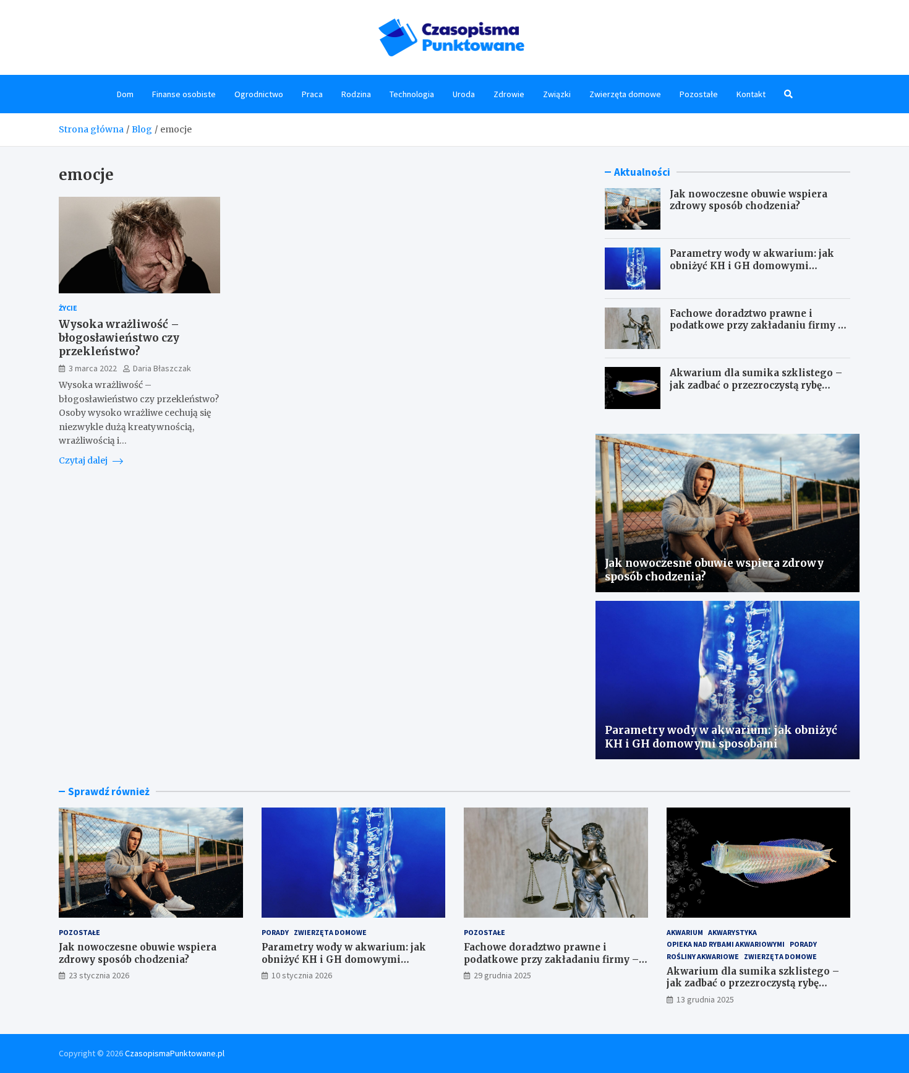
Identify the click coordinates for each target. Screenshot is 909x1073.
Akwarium (685, 932)
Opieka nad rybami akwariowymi (726, 944)
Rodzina (356, 94)
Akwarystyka (732, 932)
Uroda (464, 94)
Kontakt (751, 94)
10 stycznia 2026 (301, 975)
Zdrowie (508, 94)
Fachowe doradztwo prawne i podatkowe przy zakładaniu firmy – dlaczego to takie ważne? (757, 325)
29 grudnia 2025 (502, 975)
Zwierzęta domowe (625, 94)
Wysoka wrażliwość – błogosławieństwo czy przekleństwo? (119, 337)
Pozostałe (699, 94)
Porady (275, 932)
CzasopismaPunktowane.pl (174, 1053)
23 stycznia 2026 (99, 975)
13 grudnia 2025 (705, 999)
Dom (125, 94)
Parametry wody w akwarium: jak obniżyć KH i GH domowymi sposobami (752, 265)
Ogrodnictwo (258, 94)
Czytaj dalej (84, 460)
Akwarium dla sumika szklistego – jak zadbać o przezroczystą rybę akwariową (756, 385)
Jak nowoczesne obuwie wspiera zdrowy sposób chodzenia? (748, 200)
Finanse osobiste (184, 94)
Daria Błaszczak (162, 368)
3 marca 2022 (93, 368)
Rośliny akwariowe (703, 956)
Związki (557, 94)
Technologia (412, 94)
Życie (68, 307)
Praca (312, 94)
